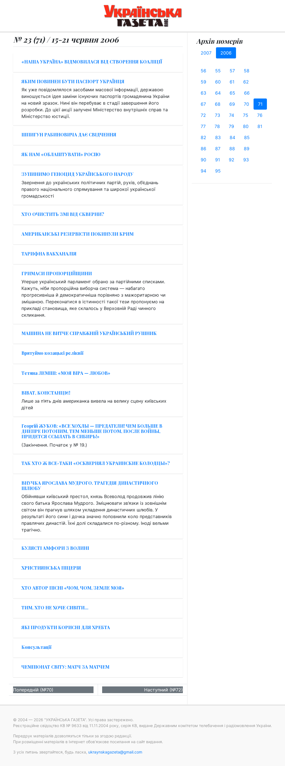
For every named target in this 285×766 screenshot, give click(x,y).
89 (246, 148)
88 (232, 148)
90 (203, 159)
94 (203, 171)
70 (246, 104)
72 (203, 115)
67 (203, 104)
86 (203, 148)
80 (246, 126)
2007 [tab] (206, 53)
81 (259, 126)
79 (231, 126)
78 (217, 126)
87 (217, 148)
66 (247, 93)
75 (245, 115)
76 (259, 115)
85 (247, 137)
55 (218, 70)
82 (203, 137)
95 (218, 171)
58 (246, 70)
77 (203, 126)
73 (217, 115)
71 (260, 104)
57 (232, 70)
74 (231, 115)
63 (203, 93)
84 (232, 137)
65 (232, 93)
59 (203, 82)
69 (232, 104)
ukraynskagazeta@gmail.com (115, 752)
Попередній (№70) (33, 690)
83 (218, 137)
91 (217, 159)
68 (217, 104)
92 (231, 159)
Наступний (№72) (163, 690)
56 (203, 70)
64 (218, 93)
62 (246, 82)
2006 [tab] (226, 53)
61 (232, 82)
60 (218, 82)
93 (246, 159)
